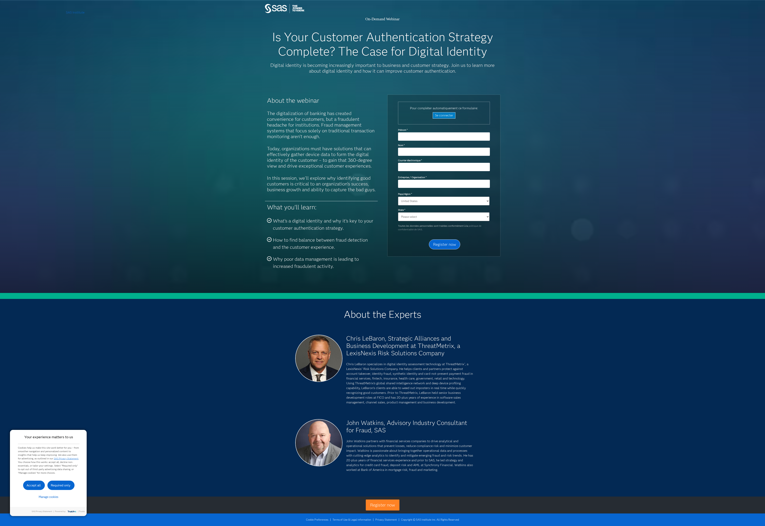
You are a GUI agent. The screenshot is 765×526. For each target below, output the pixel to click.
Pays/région (405, 193)
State (401, 209)
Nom (401, 145)
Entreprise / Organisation (412, 177)
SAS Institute (303, 12)
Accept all (33, 485)
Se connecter (444, 115)
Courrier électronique (410, 160)
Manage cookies (48, 497)
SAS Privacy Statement (66, 458)
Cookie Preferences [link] (317, 519)
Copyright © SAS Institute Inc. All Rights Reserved (430, 519)
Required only (61, 485)
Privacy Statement (386, 519)
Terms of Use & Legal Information (351, 519)
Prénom (402, 129)
